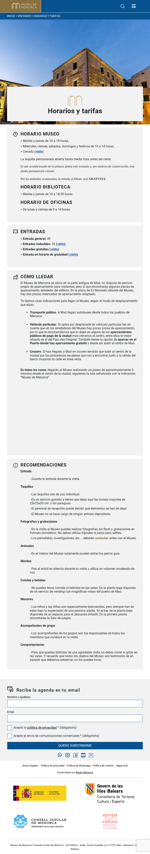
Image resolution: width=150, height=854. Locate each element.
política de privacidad (42, 727)
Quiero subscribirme (75, 745)
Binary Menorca (84, 772)
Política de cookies (103, 765)
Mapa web (122, 765)
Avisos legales (30, 765)
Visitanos (24, 16)
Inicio (11, 16)
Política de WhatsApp (78, 765)
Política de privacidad (52, 765)
